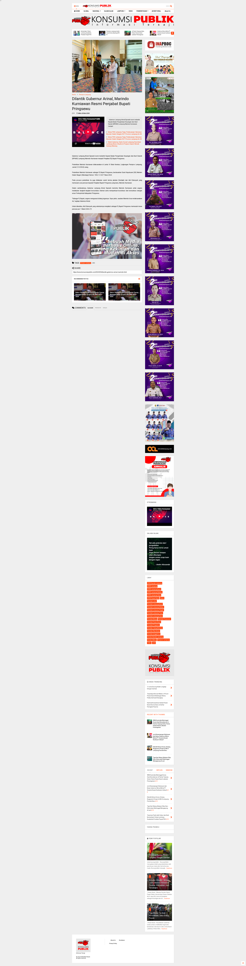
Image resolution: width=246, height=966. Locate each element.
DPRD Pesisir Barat (153, 598)
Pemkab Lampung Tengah (156, 610)
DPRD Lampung (152, 586)
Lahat (162, 598)
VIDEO (131, 11)
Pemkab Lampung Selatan (156, 607)
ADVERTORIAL (156, 11)
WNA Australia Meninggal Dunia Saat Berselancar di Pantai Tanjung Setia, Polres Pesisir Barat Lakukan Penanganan (161, 724)
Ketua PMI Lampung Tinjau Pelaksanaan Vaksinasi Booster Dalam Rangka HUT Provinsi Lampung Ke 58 (124, 133)
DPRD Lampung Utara (154, 595)
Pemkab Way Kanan (154, 631)
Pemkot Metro (152, 640)
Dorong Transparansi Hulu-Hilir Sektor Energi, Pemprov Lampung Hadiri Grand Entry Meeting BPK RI (163, 31)
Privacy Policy (113, 943)
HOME (78, 11)
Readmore (169, 868)
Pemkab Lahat (152, 601)
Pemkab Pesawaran (164, 619)
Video (149, 643)
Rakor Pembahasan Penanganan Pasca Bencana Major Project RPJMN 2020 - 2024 (89, 294)
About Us (167, 11)
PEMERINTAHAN (141, 11)
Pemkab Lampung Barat (155, 604)
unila (153, 643)
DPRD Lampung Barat (154, 589)
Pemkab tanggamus (154, 634)
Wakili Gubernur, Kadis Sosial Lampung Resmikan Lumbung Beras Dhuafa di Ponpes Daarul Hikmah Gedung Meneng (123, 144)
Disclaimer (122, 940)
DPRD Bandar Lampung (155, 583)
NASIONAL (96, 11)
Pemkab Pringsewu (153, 625)
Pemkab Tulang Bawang (155, 628)
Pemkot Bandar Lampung (155, 637)
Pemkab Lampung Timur (155, 613)
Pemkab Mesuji (152, 619)
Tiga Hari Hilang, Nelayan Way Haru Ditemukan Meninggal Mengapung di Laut (113, 32)
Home (74, 94)
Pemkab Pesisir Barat (154, 622)
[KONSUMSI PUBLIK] (97, 6)
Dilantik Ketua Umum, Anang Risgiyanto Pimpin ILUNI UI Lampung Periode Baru (87, 32)
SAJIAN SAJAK (108, 11)
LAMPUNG (120, 11)
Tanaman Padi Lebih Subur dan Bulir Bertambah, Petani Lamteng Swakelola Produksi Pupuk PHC (137, 31)
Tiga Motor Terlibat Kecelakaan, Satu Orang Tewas (159, 915)
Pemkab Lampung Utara (155, 616)
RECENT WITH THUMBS (156, 714)
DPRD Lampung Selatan (155, 592)
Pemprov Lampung (85, 94)
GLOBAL (86, 11)
